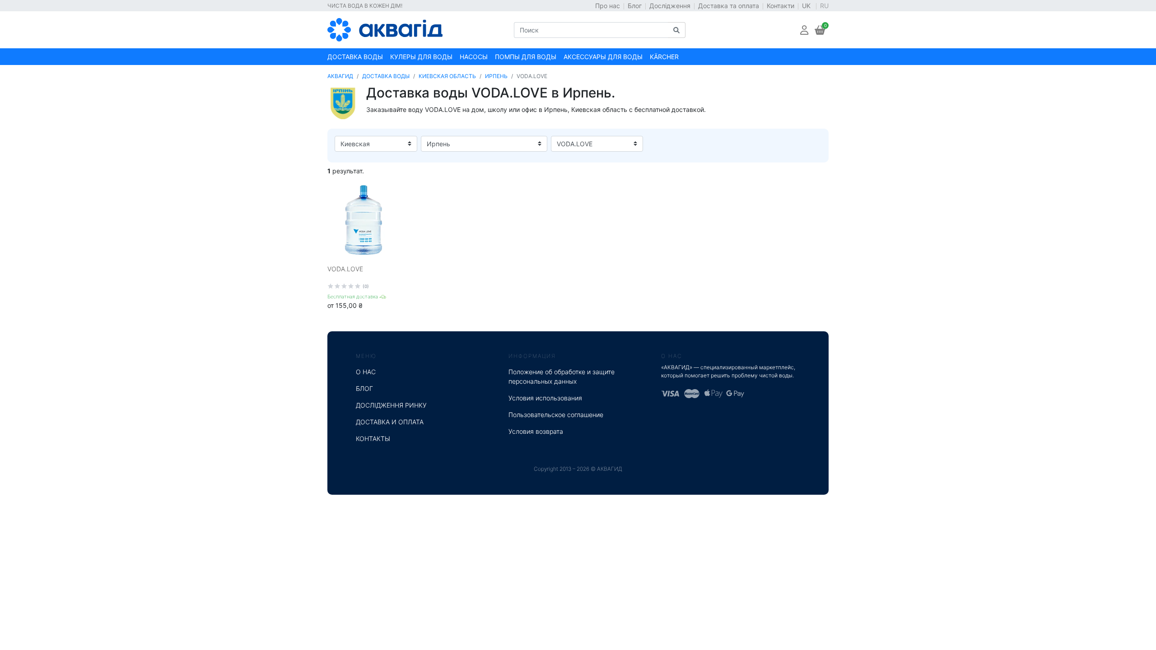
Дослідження (669, 5)
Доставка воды (355, 56)
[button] (804, 30)
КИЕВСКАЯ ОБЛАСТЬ (447, 76)
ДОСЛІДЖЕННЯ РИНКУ (391, 405)
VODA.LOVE (345, 269)
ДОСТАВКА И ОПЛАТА (390, 422)
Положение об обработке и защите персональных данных (561, 376)
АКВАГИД (340, 76)
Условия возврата (535, 431)
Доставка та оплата (728, 5)
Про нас (607, 5)
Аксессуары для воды (603, 56)
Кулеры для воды (421, 56)
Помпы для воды (525, 56)
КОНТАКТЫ (373, 438)
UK (807, 5)
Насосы (474, 56)
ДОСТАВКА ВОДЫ (386, 76)
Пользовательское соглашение (555, 414)
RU (824, 5)
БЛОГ (364, 388)
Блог (635, 5)
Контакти (780, 5)
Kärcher (664, 56)
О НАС (366, 372)
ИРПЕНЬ (496, 76)
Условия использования (545, 398)
